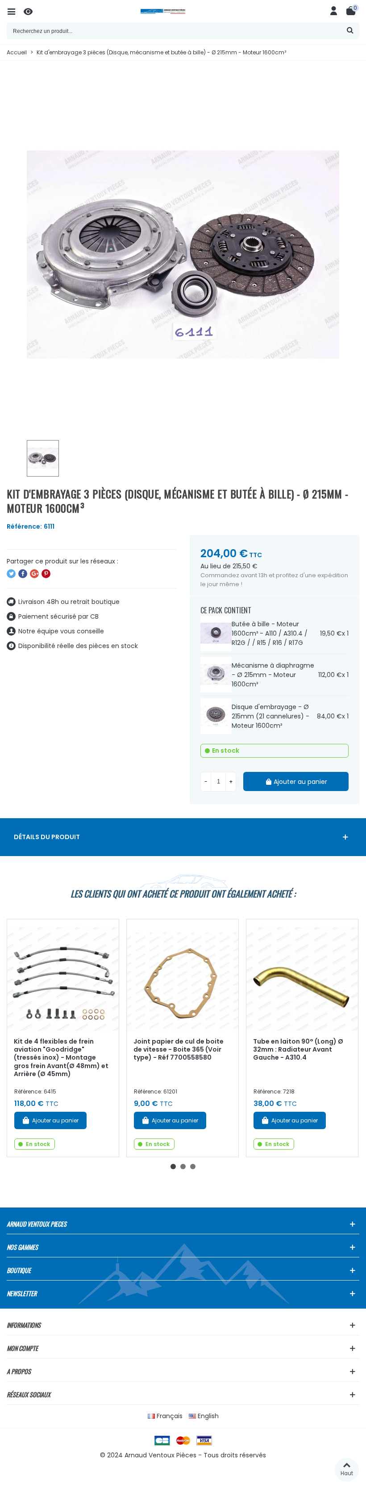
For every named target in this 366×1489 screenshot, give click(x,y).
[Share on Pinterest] (46, 573)
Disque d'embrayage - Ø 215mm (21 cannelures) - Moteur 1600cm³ (270, 716)
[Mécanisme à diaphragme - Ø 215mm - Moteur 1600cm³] (216, 675)
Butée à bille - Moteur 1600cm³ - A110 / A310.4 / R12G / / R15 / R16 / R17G (270, 633)
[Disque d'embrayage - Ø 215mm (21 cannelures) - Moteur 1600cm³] (216, 716)
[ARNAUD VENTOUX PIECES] (183, 11)
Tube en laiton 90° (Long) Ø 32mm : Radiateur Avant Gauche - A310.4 (298, 1049)
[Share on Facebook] (22, 573)
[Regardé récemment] (32, 11)
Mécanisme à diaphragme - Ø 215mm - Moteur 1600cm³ (273, 675)
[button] (173, 1166)
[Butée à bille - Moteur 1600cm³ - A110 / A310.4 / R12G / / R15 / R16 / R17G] (216, 633)
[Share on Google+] (34, 573)
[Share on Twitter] (11, 573)
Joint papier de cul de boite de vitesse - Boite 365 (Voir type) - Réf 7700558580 (178, 1049)
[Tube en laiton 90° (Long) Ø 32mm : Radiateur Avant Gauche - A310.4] (302, 975)
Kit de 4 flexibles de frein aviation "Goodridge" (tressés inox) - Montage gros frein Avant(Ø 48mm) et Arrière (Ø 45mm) (61, 1057)
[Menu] (15, 11)
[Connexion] (333, 11)
